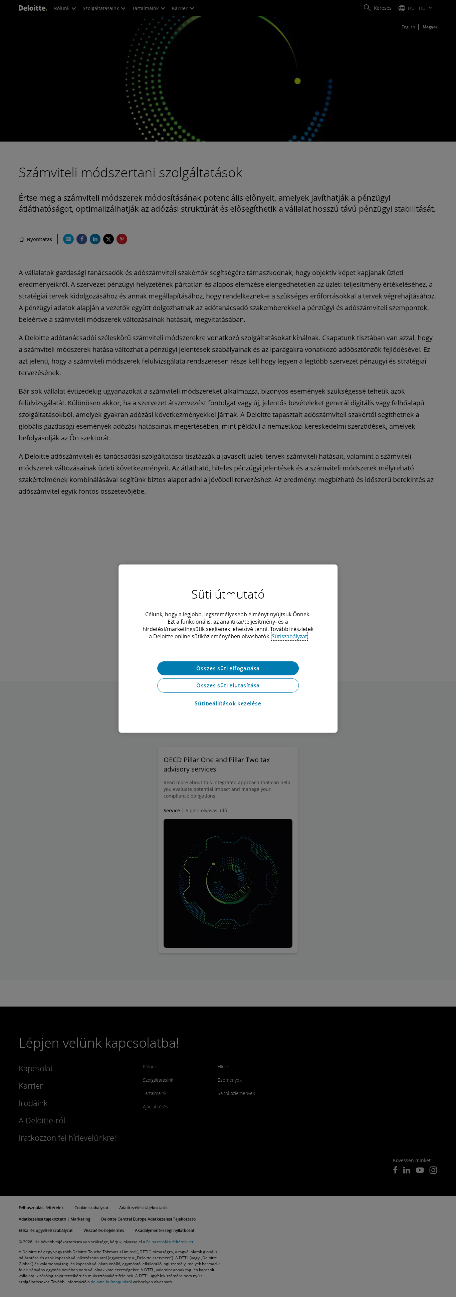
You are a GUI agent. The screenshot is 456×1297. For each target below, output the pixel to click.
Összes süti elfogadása (228, 668)
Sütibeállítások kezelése (228, 703)
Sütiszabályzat (289, 636)
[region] (228, 648)
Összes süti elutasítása (228, 685)
